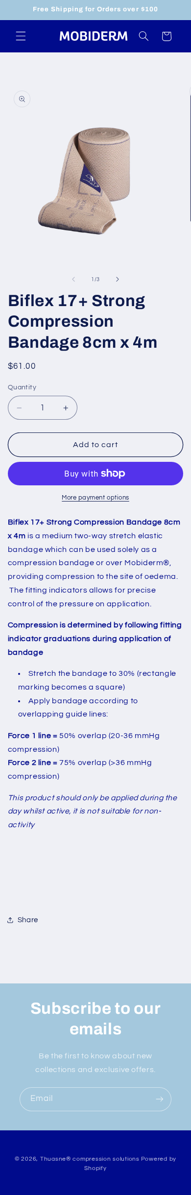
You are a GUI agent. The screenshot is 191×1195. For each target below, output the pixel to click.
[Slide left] (73, 279)
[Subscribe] (159, 1099)
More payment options (95, 498)
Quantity (22, 387)
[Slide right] (117, 279)
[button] (20, 36)
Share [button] (28, 920)
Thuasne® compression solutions (90, 1159)
